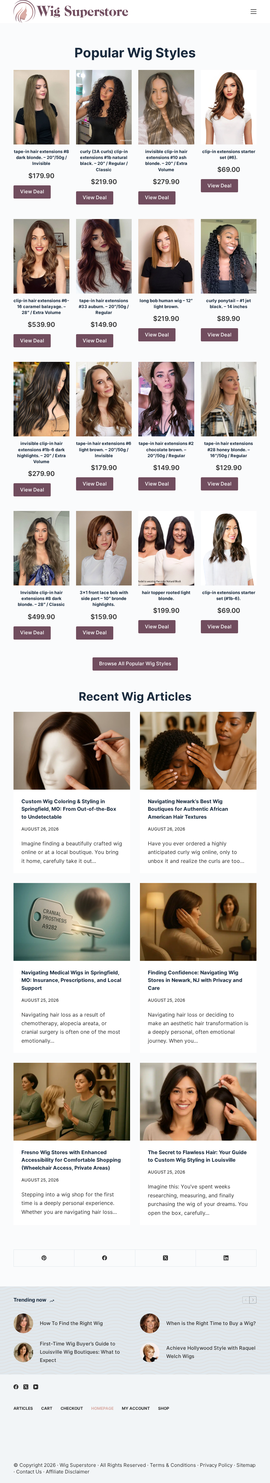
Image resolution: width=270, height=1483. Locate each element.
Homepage (102, 1408)
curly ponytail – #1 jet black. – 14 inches (228, 303)
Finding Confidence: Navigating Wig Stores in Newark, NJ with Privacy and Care (195, 980)
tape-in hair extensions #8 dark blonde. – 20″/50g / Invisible (41, 157)
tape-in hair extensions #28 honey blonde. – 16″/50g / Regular (228, 449)
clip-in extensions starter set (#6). (228, 154)
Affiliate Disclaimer (68, 1471)
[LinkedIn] (226, 1258)
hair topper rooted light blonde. (166, 595)
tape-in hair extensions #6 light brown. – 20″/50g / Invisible (103, 449)
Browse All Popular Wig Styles (135, 663)
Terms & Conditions (173, 1465)
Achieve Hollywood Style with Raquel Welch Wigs (211, 1352)
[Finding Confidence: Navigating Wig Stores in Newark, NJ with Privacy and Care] (198, 922)
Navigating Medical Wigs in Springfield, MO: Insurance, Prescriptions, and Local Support (71, 980)
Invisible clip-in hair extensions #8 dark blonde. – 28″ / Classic (41, 598)
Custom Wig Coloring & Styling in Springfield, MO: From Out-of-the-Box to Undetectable (68, 809)
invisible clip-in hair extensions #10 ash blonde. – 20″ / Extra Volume (166, 160)
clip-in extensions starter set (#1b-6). (228, 595)
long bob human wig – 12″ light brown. (166, 303)
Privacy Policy (216, 1465)
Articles (23, 1408)
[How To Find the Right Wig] (23, 1323)
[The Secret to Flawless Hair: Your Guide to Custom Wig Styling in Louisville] (198, 1102)
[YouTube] (35, 1386)
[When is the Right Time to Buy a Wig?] (150, 1323)
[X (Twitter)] (165, 1258)
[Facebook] (104, 1258)
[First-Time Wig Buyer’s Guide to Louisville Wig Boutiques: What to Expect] (23, 1352)
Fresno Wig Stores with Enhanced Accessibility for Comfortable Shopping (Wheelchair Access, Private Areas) (71, 1160)
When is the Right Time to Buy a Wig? (211, 1323)
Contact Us (29, 1471)
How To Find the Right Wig (71, 1323)
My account (136, 1408)
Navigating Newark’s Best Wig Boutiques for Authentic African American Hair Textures (188, 809)
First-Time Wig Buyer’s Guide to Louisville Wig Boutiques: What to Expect (80, 1352)
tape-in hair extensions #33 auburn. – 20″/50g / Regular (104, 306)
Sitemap (246, 1465)
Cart (46, 1408)
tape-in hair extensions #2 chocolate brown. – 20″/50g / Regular (166, 449)
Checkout (72, 1408)
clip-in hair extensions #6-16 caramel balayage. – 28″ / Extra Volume (41, 306)
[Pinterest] (44, 1258)
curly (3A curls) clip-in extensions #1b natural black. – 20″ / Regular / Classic (104, 160)
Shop (163, 1408)
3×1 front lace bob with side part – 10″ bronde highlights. (104, 598)
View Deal (32, 191)
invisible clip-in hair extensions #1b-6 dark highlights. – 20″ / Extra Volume (41, 452)
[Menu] (253, 12)
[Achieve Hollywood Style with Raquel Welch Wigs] (150, 1352)
